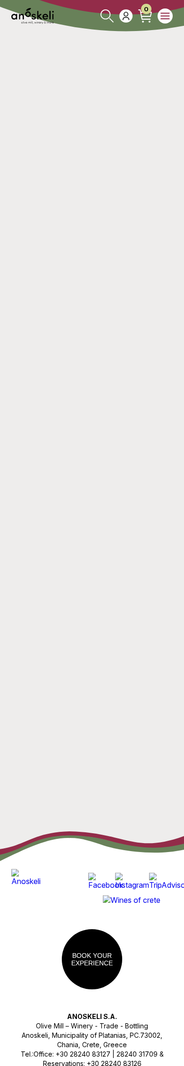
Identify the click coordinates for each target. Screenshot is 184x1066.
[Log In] (126, 16)
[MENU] (165, 16)
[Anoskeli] (32, 16)
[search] (107, 16)
